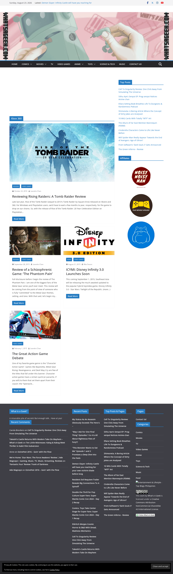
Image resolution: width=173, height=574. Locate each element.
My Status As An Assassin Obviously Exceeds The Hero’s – (86, 422)
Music (122, 64)
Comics (25, 64)
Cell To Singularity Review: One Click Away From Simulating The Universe (84, 540)
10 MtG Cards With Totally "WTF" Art (135, 118)
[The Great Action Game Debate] (35, 325)
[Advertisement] (61, 96)
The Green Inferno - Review (131, 149)
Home (14, 64)
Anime (77, 64)
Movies (40, 64)
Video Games (63, 64)
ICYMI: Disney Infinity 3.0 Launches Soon (85, 271)
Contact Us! (135, 64)
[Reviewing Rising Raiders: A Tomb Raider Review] (61, 152)
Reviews (16, 186)
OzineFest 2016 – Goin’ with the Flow (34, 452)
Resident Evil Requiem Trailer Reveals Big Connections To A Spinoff (85, 483)
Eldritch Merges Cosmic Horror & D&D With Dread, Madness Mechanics (84, 527)
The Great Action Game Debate (30, 355)
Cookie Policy (54, 570)
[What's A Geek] (86, 13)
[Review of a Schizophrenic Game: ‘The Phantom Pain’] (35, 240)
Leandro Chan (36, 191)
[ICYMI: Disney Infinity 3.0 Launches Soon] (89, 240)
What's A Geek (154, 495)
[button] (30, 64)
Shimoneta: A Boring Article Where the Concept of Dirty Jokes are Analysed (116, 457)
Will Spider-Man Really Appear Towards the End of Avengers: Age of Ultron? (116, 496)
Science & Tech (107, 64)
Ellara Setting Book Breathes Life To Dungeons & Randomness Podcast (117, 444)
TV (52, 64)
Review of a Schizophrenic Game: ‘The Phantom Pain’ (32, 271)
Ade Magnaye (15, 470)
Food (138, 478)
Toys (90, 64)
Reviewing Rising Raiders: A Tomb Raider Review (49, 196)
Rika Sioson (88, 264)
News (69, 259)
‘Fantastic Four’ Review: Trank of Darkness (28, 464)
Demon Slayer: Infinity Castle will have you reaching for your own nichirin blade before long (67, 4)
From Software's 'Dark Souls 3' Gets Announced (140, 145)
